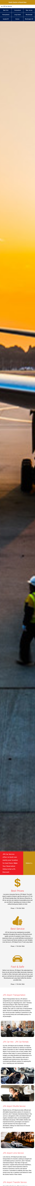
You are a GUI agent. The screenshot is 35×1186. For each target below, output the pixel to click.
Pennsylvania (5, 14)
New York (5, 10)
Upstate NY (6, 19)
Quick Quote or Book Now (17, 2)
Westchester (29, 14)
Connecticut (17, 10)
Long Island (17, 14)
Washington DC (29, 19)
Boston (17, 19)
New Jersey (29, 10)
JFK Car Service (7, 6)
